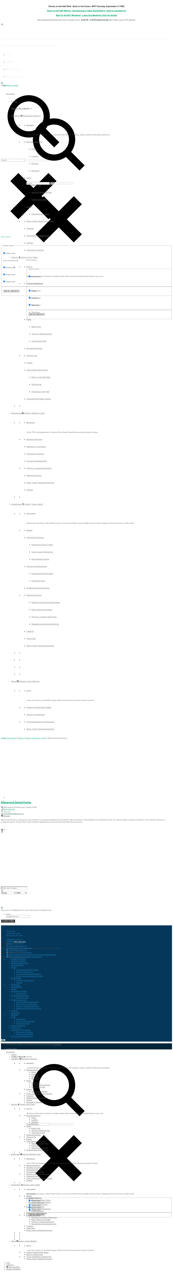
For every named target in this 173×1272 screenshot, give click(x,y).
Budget (29, 530)
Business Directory (34, 142)
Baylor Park (36, 185)
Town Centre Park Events (37, 370)
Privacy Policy (11, 1048)
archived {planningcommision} (27, 1002)
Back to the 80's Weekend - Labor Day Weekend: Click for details (86, 15)
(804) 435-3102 (9, 809)
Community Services (35, 250)
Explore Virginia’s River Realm (38, 707)
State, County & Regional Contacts (29, 976)
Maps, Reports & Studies (41, 609)
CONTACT (10, 62)
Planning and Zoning (19, 1000)
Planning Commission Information (45, 602)
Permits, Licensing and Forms (39, 468)
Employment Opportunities (37, 588)
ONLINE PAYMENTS (14, 76)
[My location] (86, 891)
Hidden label (10, 253)
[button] (10, 94)
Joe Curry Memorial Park (41, 192)
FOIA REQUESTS (17, 965)
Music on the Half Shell (40, 377)
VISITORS (14, 1015)
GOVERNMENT (16, 987)
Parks (28, 178)
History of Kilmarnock (35, 714)
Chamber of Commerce (36, 446)
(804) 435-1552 (20, 942)
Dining (34, 149)
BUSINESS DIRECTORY (19, 963)
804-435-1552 (15, 69)
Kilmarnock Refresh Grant (42, 573)
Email (8, 914)
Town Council (21, 993)
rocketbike (57, 1044)
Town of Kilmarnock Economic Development (25, 957)
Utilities (29, 243)
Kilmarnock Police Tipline (42, 544)
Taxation (30, 228)
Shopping (35, 170)
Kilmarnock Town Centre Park (19, 948)
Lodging (34, 156)
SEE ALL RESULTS (11, 291)
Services (35, 163)
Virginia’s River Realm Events (38, 235)
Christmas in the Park (40, 391)
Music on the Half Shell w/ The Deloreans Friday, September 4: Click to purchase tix (86, 10)
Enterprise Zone (38, 580)
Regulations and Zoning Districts (45, 624)
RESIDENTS (15, 985)
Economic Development (36, 461)
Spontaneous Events (40, 214)
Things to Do (31, 355)
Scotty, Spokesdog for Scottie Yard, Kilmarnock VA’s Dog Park (32, 954)
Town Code (31, 638)
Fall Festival (36, 384)
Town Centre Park (38, 199)
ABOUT (14, 967)
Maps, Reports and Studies (26, 1004)
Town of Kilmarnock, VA (17, 946)
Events (29, 206)
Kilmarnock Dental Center (16, 802)
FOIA (8, 54)
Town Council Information (42, 552)
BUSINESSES (16, 978)
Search (14, 101)
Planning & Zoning (33, 475)
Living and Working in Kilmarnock (40, 722)
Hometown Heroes (34, 348)
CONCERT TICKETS (18, 961)
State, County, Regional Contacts (40, 221)
